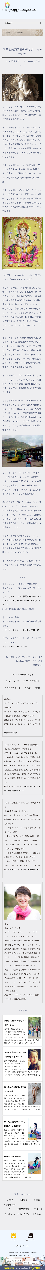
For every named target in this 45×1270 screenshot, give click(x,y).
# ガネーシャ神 (12, 681)
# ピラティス (37, 1209)
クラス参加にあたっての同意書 (28, 1253)
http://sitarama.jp (10, 732)
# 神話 (27, 688)
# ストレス (10, 1214)
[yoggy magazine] (22, 9)
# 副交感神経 (23, 1209)
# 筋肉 (37, 1200)
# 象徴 (37, 688)
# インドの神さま (31, 681)
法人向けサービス (22, 1246)
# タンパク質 (23, 1214)
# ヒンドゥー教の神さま (22, 674)
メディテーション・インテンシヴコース (20, 630)
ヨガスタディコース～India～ (15, 646)
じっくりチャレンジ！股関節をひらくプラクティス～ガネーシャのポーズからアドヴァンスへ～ (21, 600)
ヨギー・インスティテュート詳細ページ (24, 870)
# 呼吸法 (37, 1214)
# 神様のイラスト (13, 688)
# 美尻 (10, 1200)
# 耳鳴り (23, 1200)
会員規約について (13, 1253)
